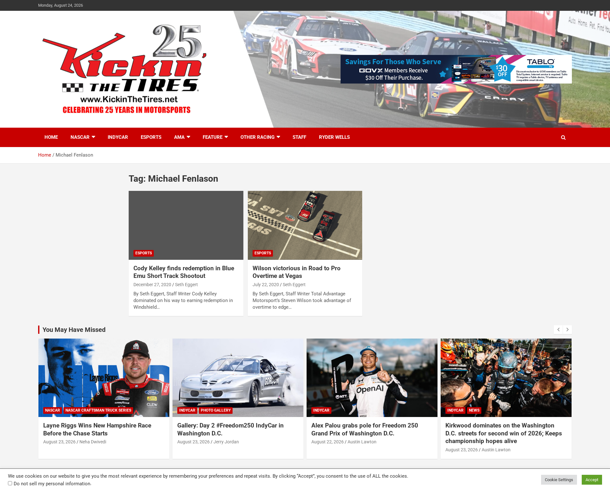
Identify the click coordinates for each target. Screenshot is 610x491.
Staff (299, 137)
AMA (179, 137)
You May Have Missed (74, 329)
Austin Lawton (362, 441)
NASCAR (80, 137)
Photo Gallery (216, 410)
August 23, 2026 (59, 441)
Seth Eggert (186, 284)
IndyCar (118, 137)
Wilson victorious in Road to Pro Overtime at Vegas (297, 272)
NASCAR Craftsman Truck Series (98, 410)
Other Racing (257, 137)
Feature (212, 137)
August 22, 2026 (327, 441)
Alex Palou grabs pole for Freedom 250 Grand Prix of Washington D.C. (364, 429)
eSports (151, 137)
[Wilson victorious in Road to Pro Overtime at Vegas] (305, 225)
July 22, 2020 (266, 284)
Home (51, 137)
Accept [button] (592, 479)
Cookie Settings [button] (559, 479)
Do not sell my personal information (52, 484)
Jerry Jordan (226, 441)
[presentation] (558, 329)
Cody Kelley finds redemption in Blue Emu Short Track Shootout (183, 272)
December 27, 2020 (152, 284)
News (474, 410)
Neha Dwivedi (92, 441)
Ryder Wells (334, 137)
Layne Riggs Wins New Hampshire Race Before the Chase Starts (97, 429)
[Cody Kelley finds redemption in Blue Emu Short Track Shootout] (186, 225)
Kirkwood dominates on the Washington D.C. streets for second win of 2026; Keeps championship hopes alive (503, 433)
